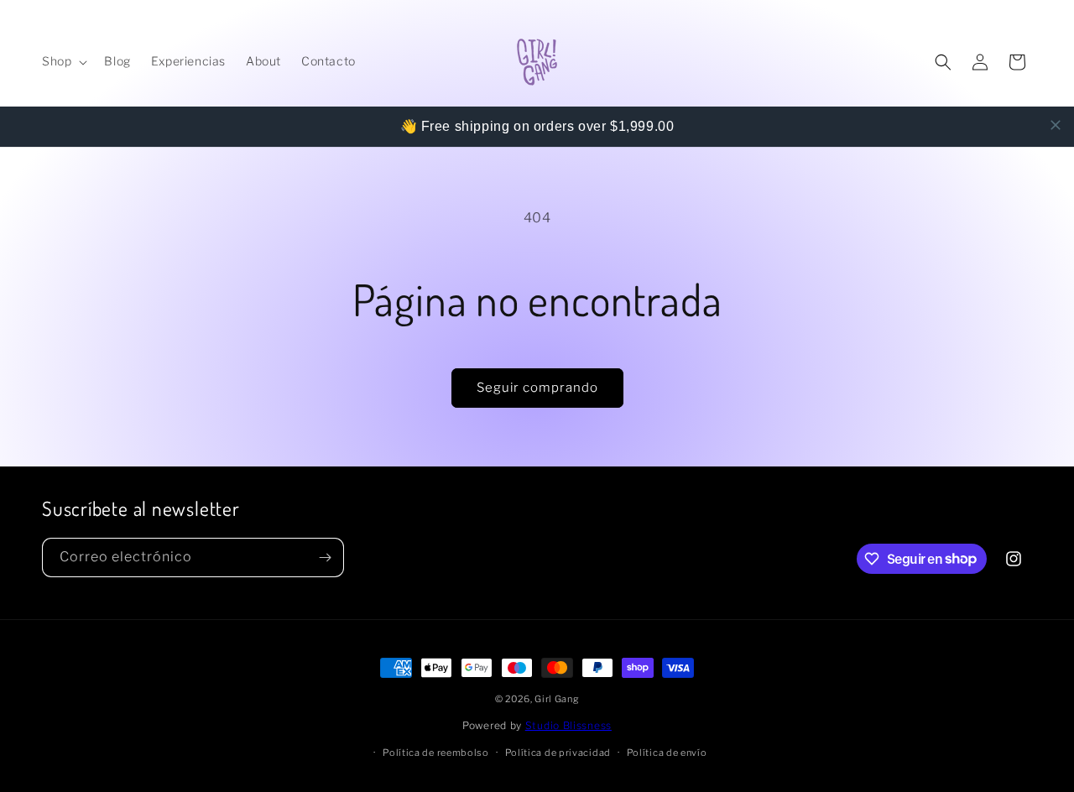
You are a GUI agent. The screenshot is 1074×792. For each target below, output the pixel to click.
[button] (63, 61)
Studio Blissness (568, 725)
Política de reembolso (436, 752)
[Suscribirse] (324, 557)
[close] (1055, 125)
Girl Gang (556, 699)
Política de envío (667, 752)
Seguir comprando (537, 387)
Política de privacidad (558, 752)
